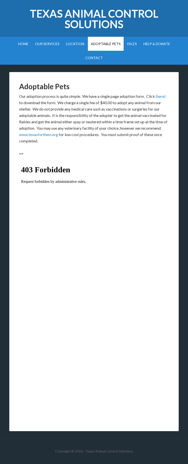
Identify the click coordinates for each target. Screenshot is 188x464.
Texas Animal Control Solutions (94, 18)
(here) (160, 96)
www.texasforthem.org (38, 134)
